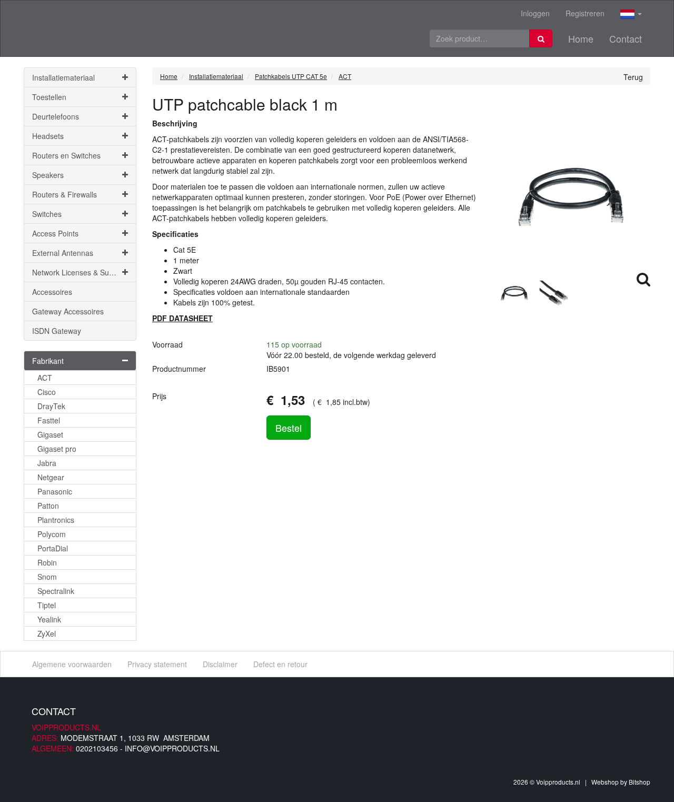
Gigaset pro (56, 448)
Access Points (55, 233)
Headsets (48, 136)
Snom (47, 576)
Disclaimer (220, 664)
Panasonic (54, 491)
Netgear (50, 477)
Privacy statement (157, 664)
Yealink (49, 619)
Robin (47, 562)
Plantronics (55, 519)
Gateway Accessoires (68, 311)
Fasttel (48, 420)
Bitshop (639, 781)
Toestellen (49, 97)
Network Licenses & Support (79, 272)
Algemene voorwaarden (72, 664)
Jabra (46, 463)
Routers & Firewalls (64, 194)
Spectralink (55, 591)
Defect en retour (280, 664)
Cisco (46, 392)
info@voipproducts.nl (172, 748)
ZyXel (46, 633)
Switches (47, 214)
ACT (44, 377)
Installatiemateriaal (63, 77)
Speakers (48, 175)
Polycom (51, 534)
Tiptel (46, 605)
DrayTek (51, 406)
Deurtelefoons (55, 116)
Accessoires (52, 291)
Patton (48, 505)
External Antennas (62, 252)
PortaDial (52, 548)
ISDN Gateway (56, 330)
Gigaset (50, 434)
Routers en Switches (66, 155)
